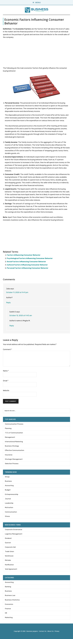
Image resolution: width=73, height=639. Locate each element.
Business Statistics (12, 600)
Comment (7, 349)
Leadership (9, 503)
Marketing (9, 617)
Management (10, 437)
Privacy (57, 631)
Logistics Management (13, 534)
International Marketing (14, 442)
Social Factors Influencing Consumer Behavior (26, 262)
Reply (8, 303)
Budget (8, 490)
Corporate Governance (13, 529)
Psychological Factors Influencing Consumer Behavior (30, 258)
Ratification (9, 565)
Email (5, 381)
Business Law (10, 595)
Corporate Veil (10, 547)
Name (6, 371)
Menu (38, 2)
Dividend (8, 538)
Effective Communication (14, 450)
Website (6, 390)
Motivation (9, 507)
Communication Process (14, 424)
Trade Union (9, 551)
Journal (8, 499)
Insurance (8, 455)
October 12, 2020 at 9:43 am (20, 315)
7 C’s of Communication (14, 433)
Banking (8, 587)
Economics (9, 604)
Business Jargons (32, 631)
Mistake (8, 560)
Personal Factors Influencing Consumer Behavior (27, 268)
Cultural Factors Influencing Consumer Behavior (27, 265)
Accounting (9, 485)
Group (7, 477)
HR (6, 613)
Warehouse (9, 556)
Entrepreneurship (11, 494)
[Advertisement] (36, 53)
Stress (7, 516)
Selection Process (11, 463)
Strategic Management (14, 459)
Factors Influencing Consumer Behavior (23, 255)
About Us (50, 631)
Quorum (8, 543)
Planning (8, 428)
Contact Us (42, 631)
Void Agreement (11, 569)
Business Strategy (12, 446)
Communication (11, 512)
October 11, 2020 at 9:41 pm (17, 292)
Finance (8, 609)
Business (8, 481)
